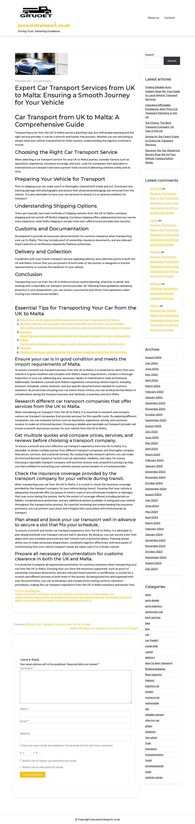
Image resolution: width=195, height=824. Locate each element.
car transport (29, 594)
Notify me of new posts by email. (43, 767)
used (148, 771)
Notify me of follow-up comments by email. (50, 760)
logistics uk (152, 686)
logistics (19, 600)
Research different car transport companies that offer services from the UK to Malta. (72, 323)
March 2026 (152, 386)
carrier (149, 651)
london (149, 691)
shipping (150, 731)
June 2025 (152, 437)
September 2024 (155, 488)
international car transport (118, 597)
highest (149, 680)
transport (151, 748)
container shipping (99, 594)
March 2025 (152, 454)
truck (148, 760)
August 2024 (153, 494)
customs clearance (24, 597)
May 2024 (151, 511)
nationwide (152, 703)
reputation (36, 600)
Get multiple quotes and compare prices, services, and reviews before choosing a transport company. (76, 329)
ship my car (152, 720)
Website (25, 733)
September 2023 (155, 557)
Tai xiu (154, 220)
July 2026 (151, 363)
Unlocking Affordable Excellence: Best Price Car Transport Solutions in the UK (161, 111)
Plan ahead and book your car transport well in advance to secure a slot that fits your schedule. (72, 346)
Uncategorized (32, 591)
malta (27, 600)
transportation (154, 754)
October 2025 (153, 414)
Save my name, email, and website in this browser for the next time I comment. (68, 745)
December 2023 (155, 540)
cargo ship (151, 646)
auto (148, 594)
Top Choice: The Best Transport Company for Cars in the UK (159, 126)
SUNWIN (155, 252)
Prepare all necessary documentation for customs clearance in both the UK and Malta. (73, 352)
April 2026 (151, 380)
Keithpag (155, 283)
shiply (148, 726)
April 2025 (151, 448)
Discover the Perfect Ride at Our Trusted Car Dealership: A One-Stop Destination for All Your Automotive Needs (164, 203)
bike (147, 623)
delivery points (42, 597)
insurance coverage (94, 597)
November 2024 (155, 477)
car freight (151, 640)
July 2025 (151, 431)
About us (153, 17)
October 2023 (154, 551)
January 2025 (154, 466)
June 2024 (152, 505)
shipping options (81, 600)
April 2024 (151, 517)
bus (147, 628)
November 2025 (155, 408)
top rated (151, 737)
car (147, 634)
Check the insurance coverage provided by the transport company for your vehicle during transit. (75, 337)
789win (154, 305)
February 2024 (154, 528)
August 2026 (153, 357)
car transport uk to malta (49, 594)
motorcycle (152, 697)
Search (149, 54)
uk (90, 600)
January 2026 (154, 397)
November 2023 (155, 546)
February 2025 (154, 460)
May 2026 (151, 374)
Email (24, 721)
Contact (169, 17)
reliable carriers (154, 714)
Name (24, 708)
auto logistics (153, 606)
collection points (81, 594)
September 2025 (155, 420)
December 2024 (155, 471)
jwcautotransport (43, 81)
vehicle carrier (154, 777)
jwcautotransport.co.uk (44, 25)
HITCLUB (155, 188)
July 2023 (151, 568)
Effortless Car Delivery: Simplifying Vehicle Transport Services (164, 293)
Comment (27, 668)
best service (152, 617)
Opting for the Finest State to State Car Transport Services (162, 140)
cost (112, 594)
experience (72, 597)
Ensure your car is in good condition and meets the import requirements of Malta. (70, 319)
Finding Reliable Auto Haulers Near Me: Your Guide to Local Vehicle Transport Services (162, 93)
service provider (64, 600)
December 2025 (155, 403)
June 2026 (152, 368)
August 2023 (153, 563)
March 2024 (152, 523)
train (148, 743)
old (147, 708)
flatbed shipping (155, 668)
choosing (67, 594)
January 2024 (154, 534)
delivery (150, 657)
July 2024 (151, 500)
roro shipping (49, 600)
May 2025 (151, 443)
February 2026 (154, 391)
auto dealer (152, 600)
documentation (58, 597)
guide (81, 597)
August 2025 (153, 426)
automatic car (154, 611)
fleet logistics (153, 674)
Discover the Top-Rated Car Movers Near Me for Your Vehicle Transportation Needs (162, 156)
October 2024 (154, 483)
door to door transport (158, 663)
